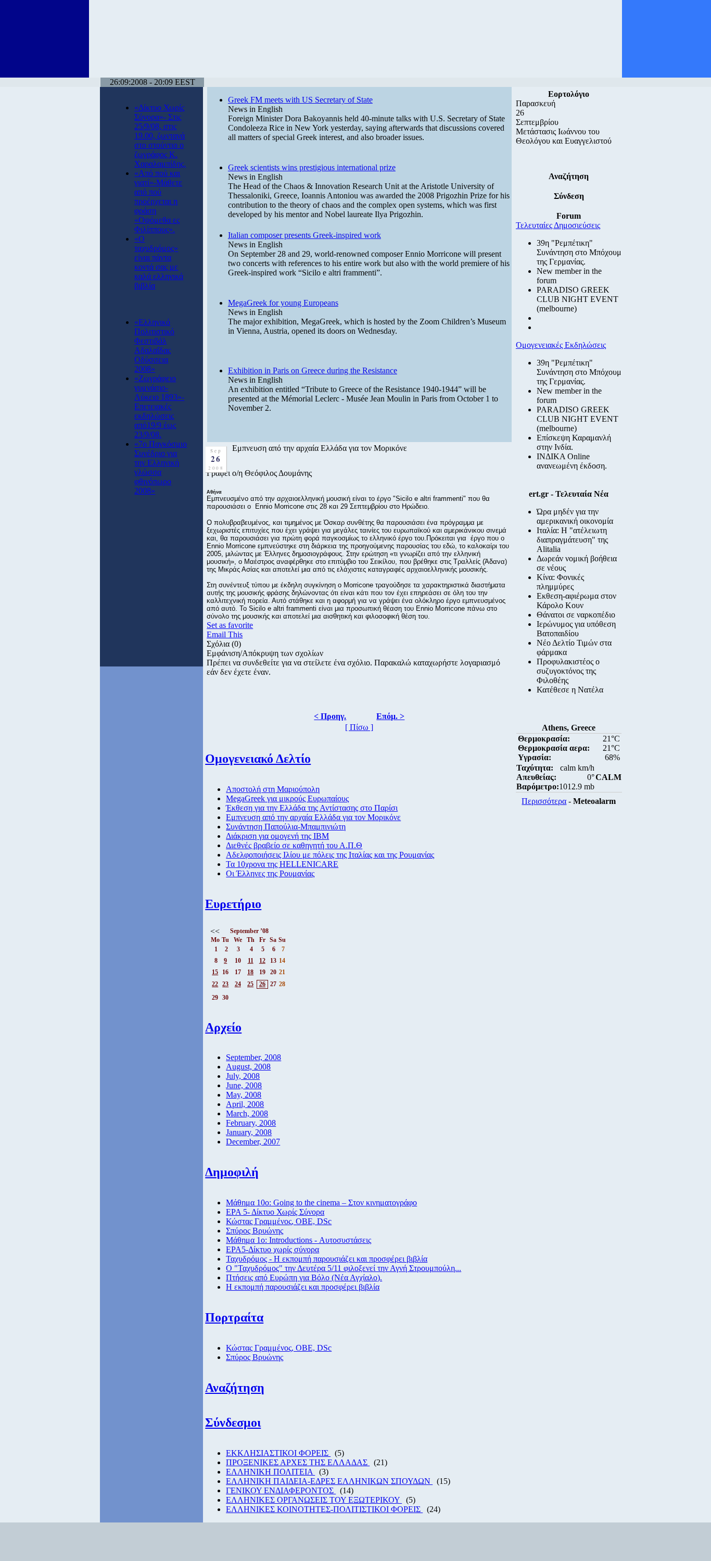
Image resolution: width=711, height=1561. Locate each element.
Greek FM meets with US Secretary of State (300, 99)
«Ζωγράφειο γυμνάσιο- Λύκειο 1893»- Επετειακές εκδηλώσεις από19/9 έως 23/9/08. (159, 406)
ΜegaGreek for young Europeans (283, 302)
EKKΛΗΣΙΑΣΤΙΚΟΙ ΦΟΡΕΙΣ (278, 1453)
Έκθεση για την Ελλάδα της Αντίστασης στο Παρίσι (312, 807)
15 (215, 972)
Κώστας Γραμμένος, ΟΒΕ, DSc (279, 1221)
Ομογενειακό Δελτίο (258, 758)
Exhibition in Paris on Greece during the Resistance (312, 370)
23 (225, 984)
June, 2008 (244, 1085)
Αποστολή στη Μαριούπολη (273, 789)
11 (250, 960)
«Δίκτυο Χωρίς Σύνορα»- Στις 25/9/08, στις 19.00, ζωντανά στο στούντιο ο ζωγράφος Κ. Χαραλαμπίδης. (160, 135)
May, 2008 (243, 1094)
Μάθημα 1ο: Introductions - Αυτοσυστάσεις (298, 1240)
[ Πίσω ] (359, 727)
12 (262, 960)
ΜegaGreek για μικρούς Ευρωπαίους (287, 798)
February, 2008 (251, 1122)
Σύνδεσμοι (233, 1422)
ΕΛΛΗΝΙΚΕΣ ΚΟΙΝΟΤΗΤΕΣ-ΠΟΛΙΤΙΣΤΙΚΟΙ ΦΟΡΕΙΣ (324, 1509)
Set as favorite (230, 625)
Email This (225, 634)
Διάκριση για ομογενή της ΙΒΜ (277, 836)
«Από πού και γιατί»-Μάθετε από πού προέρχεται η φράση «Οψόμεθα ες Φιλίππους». (158, 201)
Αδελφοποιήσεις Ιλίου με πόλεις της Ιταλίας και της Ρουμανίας (330, 854)
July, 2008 (243, 1076)
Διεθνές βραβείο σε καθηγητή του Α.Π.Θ (294, 845)
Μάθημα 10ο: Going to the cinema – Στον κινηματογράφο (321, 1202)
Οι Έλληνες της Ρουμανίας (270, 873)
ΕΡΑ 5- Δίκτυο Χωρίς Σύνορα (275, 1211)
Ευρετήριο (233, 904)
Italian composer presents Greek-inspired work (304, 235)
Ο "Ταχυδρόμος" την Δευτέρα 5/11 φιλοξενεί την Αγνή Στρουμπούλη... (343, 1268)
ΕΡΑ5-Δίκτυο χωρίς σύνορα (272, 1249)
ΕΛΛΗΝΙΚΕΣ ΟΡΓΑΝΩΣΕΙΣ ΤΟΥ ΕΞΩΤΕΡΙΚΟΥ (314, 1499)
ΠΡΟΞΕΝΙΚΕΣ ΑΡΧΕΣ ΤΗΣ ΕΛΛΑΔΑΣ (298, 1462)
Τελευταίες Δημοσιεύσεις (558, 225)
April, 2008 (245, 1104)
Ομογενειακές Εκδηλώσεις (561, 345)
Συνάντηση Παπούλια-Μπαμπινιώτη (286, 826)
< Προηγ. (330, 716)
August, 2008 (248, 1066)
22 (215, 984)
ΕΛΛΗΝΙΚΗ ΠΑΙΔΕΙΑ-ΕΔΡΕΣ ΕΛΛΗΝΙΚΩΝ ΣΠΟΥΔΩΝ (329, 1481)
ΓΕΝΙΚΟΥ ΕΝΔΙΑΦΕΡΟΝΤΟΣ (281, 1490)
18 (250, 972)
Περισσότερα (544, 801)
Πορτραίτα (234, 1317)
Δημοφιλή (232, 1172)
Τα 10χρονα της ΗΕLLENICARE (282, 864)
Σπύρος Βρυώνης (254, 1230)
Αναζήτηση (234, 1387)
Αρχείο (223, 1027)
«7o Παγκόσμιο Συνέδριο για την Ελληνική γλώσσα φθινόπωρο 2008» (160, 467)
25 (250, 984)
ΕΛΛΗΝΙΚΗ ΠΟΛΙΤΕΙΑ (270, 1471)
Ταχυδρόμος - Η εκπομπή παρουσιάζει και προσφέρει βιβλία (326, 1258)
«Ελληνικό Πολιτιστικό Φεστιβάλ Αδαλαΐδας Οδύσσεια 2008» (154, 345)
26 (262, 984)
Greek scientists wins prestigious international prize (312, 167)
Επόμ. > (390, 716)
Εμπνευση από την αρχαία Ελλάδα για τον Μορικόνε (313, 817)
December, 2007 (253, 1141)
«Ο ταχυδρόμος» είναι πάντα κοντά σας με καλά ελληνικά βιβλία (158, 262)
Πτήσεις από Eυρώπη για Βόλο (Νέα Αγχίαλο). (304, 1277)
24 (238, 984)
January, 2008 (249, 1132)
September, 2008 (253, 1057)
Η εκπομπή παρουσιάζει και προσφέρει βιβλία (302, 1286)
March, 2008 (247, 1113)
